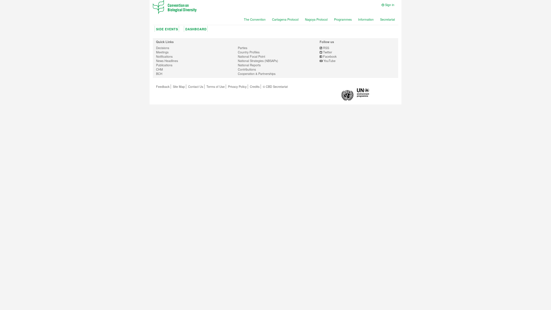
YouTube (329, 61)
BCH (159, 73)
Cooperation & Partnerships (257, 73)
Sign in (389, 5)
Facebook (329, 56)
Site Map (179, 86)
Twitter (327, 52)
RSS (325, 48)
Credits (255, 86)
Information (366, 19)
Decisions (162, 48)
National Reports (249, 65)
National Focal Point (251, 56)
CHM (159, 69)
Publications (164, 65)
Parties (242, 48)
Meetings (162, 52)
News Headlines (167, 61)
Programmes (343, 19)
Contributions (247, 69)
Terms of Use (215, 86)
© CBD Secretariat (275, 86)
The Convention (255, 19)
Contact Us (195, 86)
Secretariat (387, 19)
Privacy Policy (237, 86)
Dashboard (196, 29)
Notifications (164, 56)
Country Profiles (249, 52)
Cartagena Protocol (285, 19)
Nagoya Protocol (316, 19)
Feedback (163, 86)
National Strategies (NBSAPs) (258, 61)
